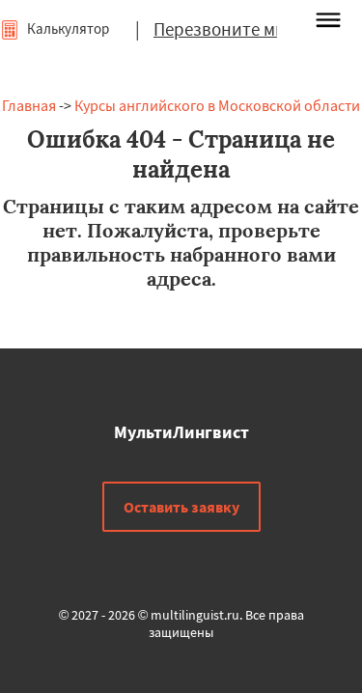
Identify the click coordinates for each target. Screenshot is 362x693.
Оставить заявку (181, 506)
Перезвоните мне (223, 29)
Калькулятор (66, 28)
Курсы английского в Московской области (217, 105)
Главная (29, 105)
